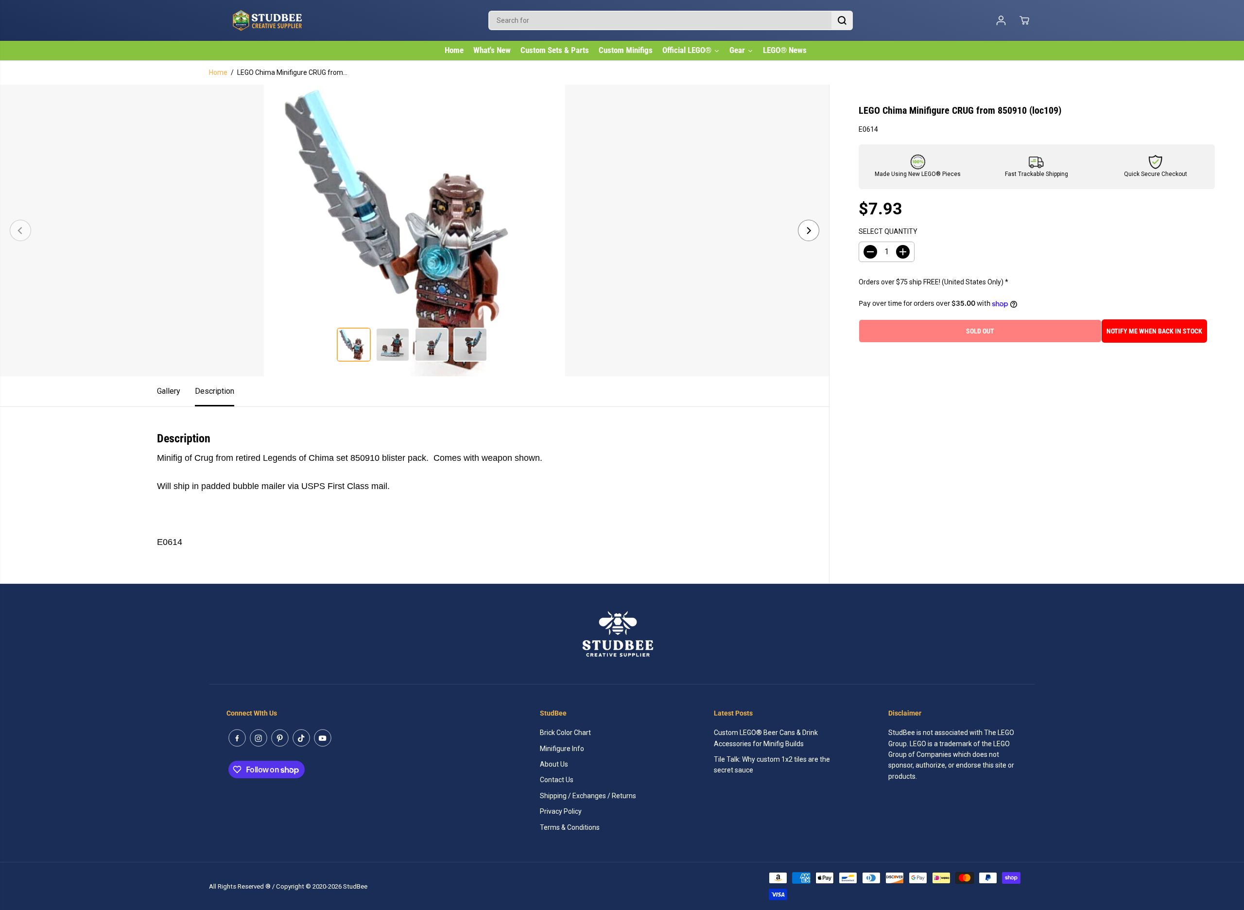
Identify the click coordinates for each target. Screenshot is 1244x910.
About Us (554, 764)
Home (218, 72)
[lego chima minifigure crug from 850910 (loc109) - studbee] (414, 230)
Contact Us (556, 780)
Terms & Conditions (570, 827)
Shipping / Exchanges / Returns (588, 796)
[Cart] (1024, 20)
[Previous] (20, 230)
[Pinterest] (280, 738)
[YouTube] (322, 738)
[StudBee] (291, 20)
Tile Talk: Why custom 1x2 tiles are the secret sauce (772, 764)
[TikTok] (301, 738)
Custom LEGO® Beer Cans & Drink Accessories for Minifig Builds (766, 738)
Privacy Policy (561, 811)
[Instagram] (258, 738)
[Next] (808, 230)
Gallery (168, 391)
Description (214, 391)
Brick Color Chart (565, 732)
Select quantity (888, 232)
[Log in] (1001, 20)
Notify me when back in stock (1154, 331)
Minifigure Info (562, 748)
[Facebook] (237, 738)
